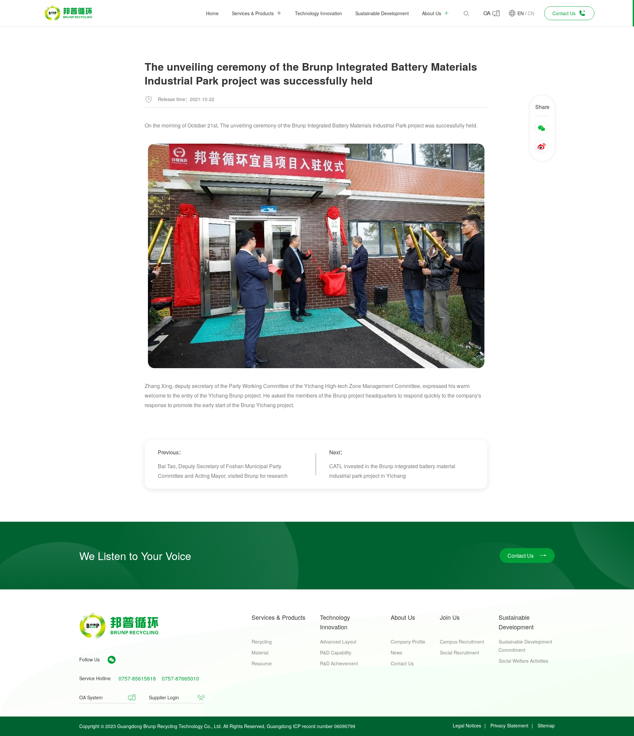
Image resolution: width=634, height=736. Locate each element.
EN (520, 13)
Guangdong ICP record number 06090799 (311, 726)
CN (531, 13)
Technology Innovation (335, 622)
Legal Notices (467, 725)
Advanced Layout (338, 641)
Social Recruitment (459, 652)
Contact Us (402, 663)
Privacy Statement (509, 725)
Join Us (450, 617)
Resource (262, 663)
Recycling (262, 641)
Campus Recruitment (462, 641)
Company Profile (408, 641)
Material (260, 652)
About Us (403, 617)
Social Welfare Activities (523, 660)
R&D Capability (335, 652)
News (396, 652)
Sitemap (546, 725)
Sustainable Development (516, 622)
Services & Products (278, 617)
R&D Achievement (339, 663)
